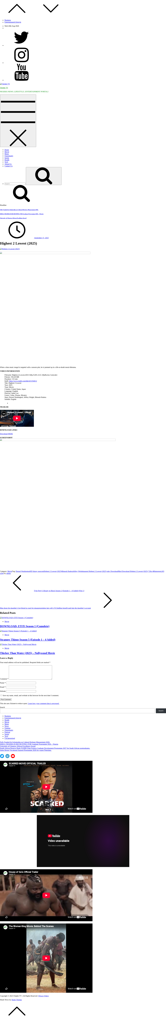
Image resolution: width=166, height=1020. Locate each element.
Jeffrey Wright (78, 571)
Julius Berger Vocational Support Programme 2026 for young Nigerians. (25, 750)
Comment (4, 679)
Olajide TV (4, 88)
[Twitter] (21, 45)
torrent (158, 571)
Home (7, 150)
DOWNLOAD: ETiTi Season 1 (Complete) (24, 626)
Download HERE (6, 434)
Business (8, 20)
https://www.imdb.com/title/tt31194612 (23, 381)
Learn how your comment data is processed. (43, 703)
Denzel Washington (23, 571)
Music (7, 154)
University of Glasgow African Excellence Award (13, 218)
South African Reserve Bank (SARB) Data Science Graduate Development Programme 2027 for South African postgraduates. (45, 748)
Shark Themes (17, 1000)
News (7, 726)
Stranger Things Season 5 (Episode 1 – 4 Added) (27, 639)
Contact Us (9, 166)
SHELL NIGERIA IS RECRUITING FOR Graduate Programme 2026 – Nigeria (21, 214)
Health (7, 160)
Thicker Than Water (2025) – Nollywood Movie (27, 653)
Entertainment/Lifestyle (13, 22)
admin (8, 573)
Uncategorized (10, 738)
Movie (7, 152)
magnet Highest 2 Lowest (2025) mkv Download (100, 571)
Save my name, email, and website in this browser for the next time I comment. (31, 695)
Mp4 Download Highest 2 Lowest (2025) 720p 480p (137, 571)
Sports (7, 158)
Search (2, 707)
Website (3, 691)
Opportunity (9, 156)
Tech (6, 162)
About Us (8, 164)
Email (3, 687)
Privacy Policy (44, 996)
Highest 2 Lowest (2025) (53, 571)
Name (3, 683)
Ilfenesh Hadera (67, 571)
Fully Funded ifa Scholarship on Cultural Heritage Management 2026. (19, 209)
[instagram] (21, 63)
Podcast (7, 732)
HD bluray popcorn (37, 571)
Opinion (7, 728)
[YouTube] (21, 80)
